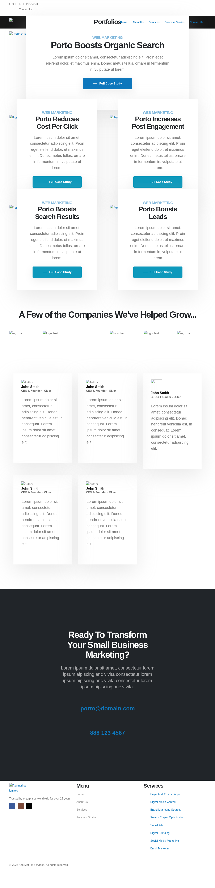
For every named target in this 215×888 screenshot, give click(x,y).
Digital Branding (159, 833)
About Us (138, 22)
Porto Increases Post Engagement (158, 122)
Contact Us (196, 22)
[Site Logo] (22, 21)
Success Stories (175, 22)
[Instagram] (21, 806)
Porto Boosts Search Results (57, 212)
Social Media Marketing (164, 840)
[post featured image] (21, 33)
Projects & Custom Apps (165, 794)
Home (123, 22)
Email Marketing (160, 848)
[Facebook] (12, 806)
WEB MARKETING (107, 37)
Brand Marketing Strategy (165, 809)
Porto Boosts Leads (158, 212)
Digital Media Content (163, 802)
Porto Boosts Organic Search (107, 45)
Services (154, 22)
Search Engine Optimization (167, 817)
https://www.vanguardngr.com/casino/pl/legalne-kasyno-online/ (42, 876)
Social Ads (156, 825)
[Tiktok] (29, 806)
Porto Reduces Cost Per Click (57, 122)
